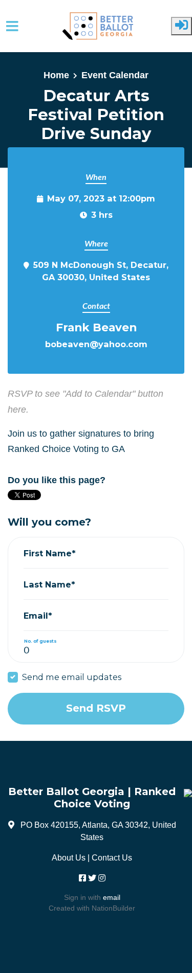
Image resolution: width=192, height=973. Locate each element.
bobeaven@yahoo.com (96, 344)
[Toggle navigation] (12, 26)
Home (56, 75)
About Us (69, 857)
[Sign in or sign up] (181, 26)
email (111, 897)
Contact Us (112, 857)
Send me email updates (71, 677)
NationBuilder (113, 908)
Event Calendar (114, 75)
